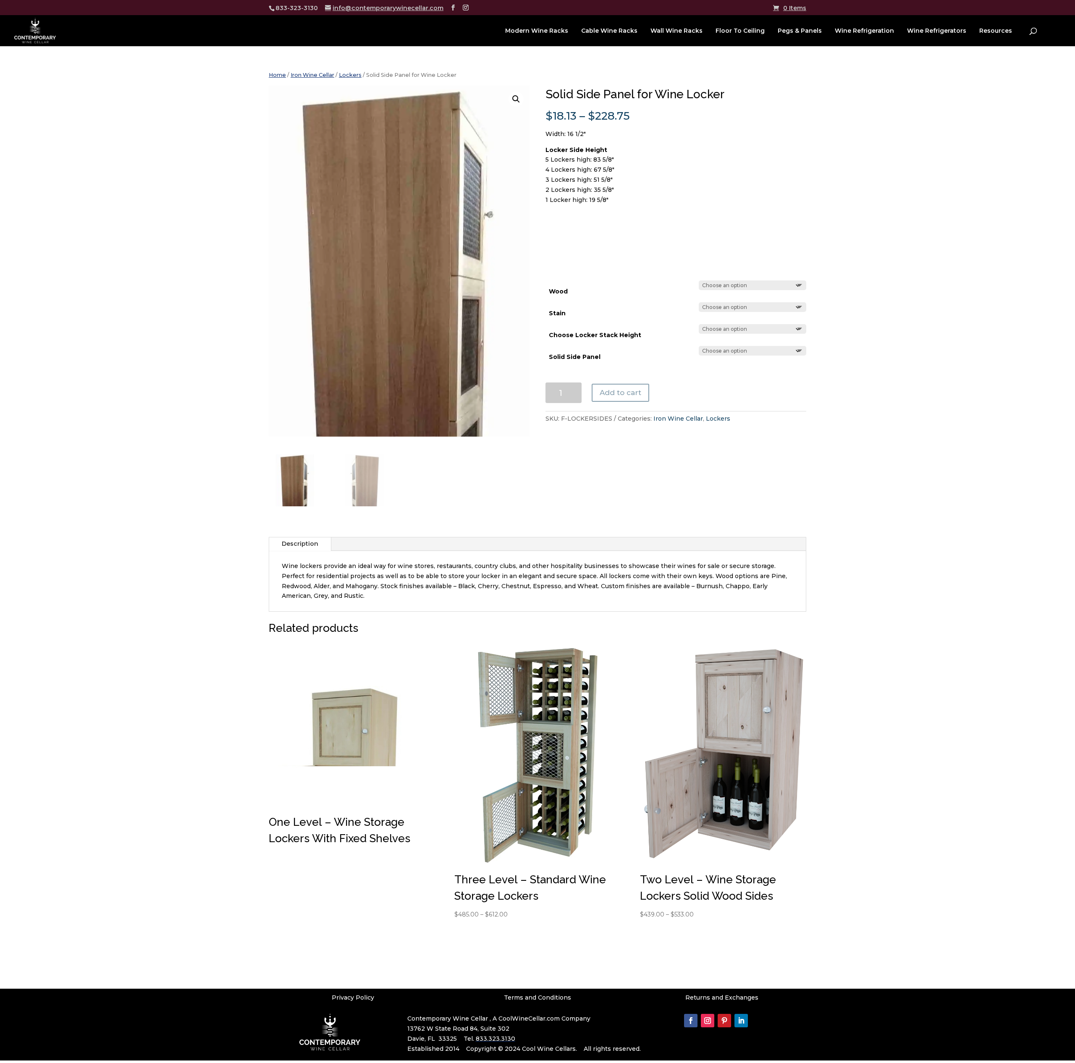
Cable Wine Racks (609, 31)
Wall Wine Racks (676, 31)
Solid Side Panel (574, 357)
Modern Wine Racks (536, 31)
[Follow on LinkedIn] (741, 1020)
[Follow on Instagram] (707, 1020)
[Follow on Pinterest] (724, 1020)
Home (277, 75)
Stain (557, 313)
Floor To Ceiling (740, 31)
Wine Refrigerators (936, 31)
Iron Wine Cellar (312, 75)
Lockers (350, 75)
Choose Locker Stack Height (595, 335)
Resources (995, 31)
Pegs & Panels (800, 31)
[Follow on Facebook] (690, 1020)
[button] (516, 99)
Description (300, 543)
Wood (558, 291)
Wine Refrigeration (864, 31)
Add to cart (620, 392)
